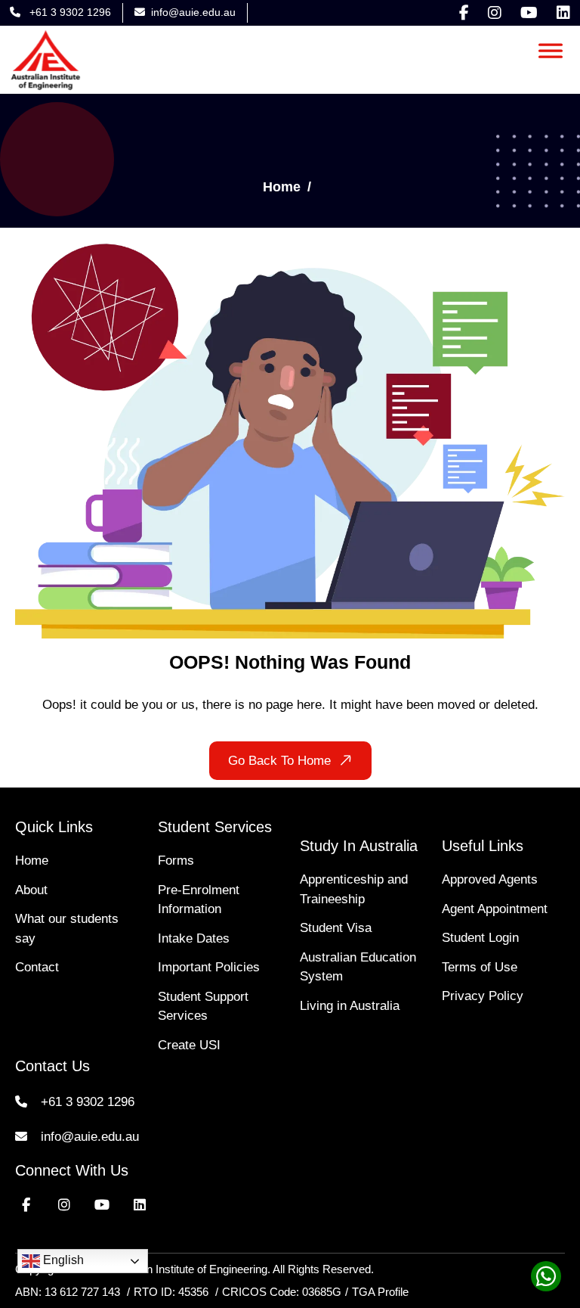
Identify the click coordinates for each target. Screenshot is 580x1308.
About (31, 890)
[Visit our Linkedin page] (563, 12)
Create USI (189, 1045)
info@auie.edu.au (193, 12)
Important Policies (209, 967)
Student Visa (336, 928)
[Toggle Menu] (550, 48)
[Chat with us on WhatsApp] (542, 1280)
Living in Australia (350, 1006)
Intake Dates (194, 938)
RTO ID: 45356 (172, 1291)
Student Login (480, 938)
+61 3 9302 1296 (68, 12)
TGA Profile (380, 1291)
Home (282, 186)
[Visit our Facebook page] (464, 12)
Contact (37, 967)
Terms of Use (479, 967)
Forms (176, 860)
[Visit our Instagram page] (494, 12)
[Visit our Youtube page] (529, 12)
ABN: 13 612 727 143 (67, 1291)
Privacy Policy (482, 996)
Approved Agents (490, 879)
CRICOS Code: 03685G (281, 1291)
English (62, 1260)
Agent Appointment (495, 909)
